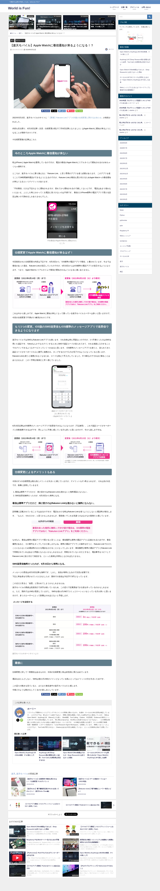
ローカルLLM (124, 256)
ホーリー (111, 49)
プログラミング (125, 251)
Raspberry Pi (124, 230)
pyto (121, 225)
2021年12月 (124, 168)
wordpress (123, 241)
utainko (131, 110)
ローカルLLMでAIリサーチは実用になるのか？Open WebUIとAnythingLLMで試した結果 (135, 80)
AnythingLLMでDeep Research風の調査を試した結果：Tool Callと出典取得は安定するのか (135, 62)
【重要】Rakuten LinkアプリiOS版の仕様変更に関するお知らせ (75, 117)
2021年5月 (123, 199)
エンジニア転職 (125, 246)
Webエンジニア (125, 236)
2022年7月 (123, 158)
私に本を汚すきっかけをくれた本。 (131, 115)
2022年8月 (123, 153)
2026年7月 (123, 148)
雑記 (121, 271)
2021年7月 (123, 189)
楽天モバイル (20, 40)
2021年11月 (124, 173)
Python (122, 215)
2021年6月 (123, 194)
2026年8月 (123, 143)
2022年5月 (123, 163)
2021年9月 (123, 179)
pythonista (123, 220)
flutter (122, 210)
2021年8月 (123, 184)
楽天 (12, 40)
